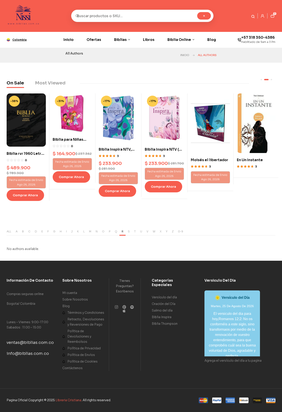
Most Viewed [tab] (50, 83)
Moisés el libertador (163, 160)
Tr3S (241, 160)
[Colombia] (8, 40)
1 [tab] (261, 79)
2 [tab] (264, 79)
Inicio (184, 55)
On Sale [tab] (15, 83)
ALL (9, 231)
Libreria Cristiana (68, 400)
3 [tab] (270, 79)
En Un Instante (204, 160)
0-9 (180, 231)
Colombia (19, 39)
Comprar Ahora (25, 177)
